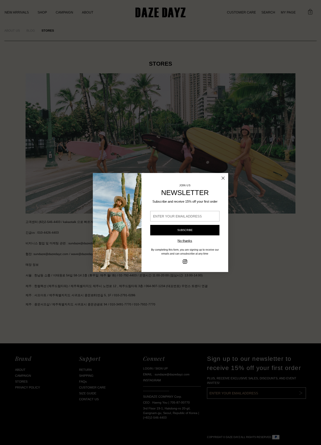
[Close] (223, 178)
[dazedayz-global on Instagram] (185, 262)
